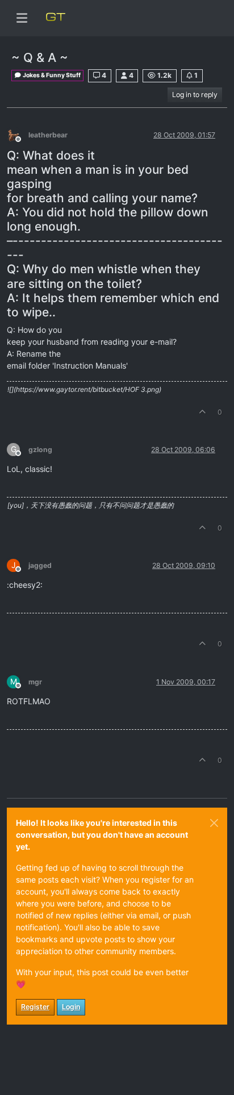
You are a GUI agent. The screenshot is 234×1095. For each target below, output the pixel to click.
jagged (40, 565)
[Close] (214, 823)
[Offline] (17, 134)
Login (71, 1006)
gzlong (40, 449)
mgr (35, 682)
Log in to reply (195, 94)
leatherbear (48, 135)
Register (35, 1006)
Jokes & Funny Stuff (51, 75)
